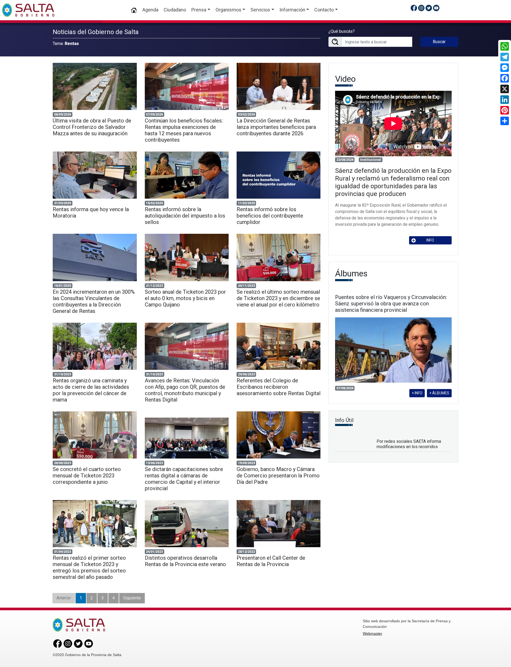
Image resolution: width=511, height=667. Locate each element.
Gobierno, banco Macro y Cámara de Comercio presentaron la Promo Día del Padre (278, 475)
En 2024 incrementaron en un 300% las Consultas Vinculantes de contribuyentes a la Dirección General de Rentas (94, 301)
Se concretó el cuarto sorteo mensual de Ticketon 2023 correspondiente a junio (87, 475)
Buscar (439, 41)
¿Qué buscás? (341, 31)
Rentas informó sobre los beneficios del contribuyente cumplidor (270, 215)
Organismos (228, 10)
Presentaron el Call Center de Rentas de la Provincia (271, 561)
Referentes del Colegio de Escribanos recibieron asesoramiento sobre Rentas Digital (278, 386)
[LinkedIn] (504, 99)
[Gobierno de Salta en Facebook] (414, 7)
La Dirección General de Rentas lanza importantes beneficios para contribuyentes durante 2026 (276, 127)
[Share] (504, 121)
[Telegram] (504, 57)
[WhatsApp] (504, 46)
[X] (504, 89)
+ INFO (417, 393)
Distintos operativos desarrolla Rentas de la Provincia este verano (185, 561)
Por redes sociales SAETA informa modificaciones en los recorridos (409, 444)
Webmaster (372, 633)
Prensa (198, 10)
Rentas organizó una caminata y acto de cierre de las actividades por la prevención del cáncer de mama (91, 390)
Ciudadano (175, 10)
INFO (430, 240)
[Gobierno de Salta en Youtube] (436, 7)
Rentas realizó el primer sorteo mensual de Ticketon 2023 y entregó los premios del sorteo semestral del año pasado (89, 567)
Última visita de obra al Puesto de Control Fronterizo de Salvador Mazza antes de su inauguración (92, 127)
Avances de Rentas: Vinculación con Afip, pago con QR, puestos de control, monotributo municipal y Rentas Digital (185, 390)
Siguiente (132, 597)
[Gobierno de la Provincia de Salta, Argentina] (28, 10)
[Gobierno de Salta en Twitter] (429, 7)
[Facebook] (504, 78)
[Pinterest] (504, 110)
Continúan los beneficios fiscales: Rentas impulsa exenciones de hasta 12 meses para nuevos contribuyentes (184, 130)
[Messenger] (504, 67)
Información (292, 10)
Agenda (150, 10)
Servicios (260, 10)
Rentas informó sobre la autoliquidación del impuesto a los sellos (185, 215)
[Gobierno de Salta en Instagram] (421, 7)
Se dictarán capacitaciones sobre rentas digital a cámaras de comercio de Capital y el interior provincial (184, 479)
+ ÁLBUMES (439, 393)
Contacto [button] (324, 10)
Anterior (63, 597)
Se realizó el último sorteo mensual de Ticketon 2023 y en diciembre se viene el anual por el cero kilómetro (278, 298)
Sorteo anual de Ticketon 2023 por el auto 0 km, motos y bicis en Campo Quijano (185, 298)
